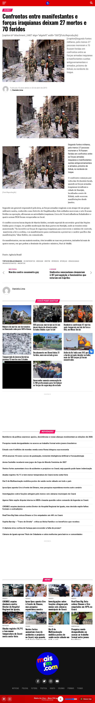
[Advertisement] (47, 410)
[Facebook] (4, 699)
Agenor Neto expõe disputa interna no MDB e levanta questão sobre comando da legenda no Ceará (45, 500)
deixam (40, 261)
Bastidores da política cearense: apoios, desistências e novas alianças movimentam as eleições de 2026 (47, 437)
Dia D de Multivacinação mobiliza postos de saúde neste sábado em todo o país (36, 481)
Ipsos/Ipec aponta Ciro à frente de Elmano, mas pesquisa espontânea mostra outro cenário (42, 488)
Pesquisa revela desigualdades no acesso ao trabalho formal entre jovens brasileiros (39, 443)
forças (64, 261)
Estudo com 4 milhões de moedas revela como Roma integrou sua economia (35, 450)
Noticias (15, 688)
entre (47, 261)
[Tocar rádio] (60, 699)
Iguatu (52, 688)
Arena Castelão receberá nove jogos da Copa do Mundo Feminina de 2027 (34, 462)
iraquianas (74, 261)
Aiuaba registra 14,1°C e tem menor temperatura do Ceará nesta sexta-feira (35, 475)
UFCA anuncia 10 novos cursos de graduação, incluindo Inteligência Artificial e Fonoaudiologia (43, 456)
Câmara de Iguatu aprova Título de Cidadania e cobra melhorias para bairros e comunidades (42, 534)
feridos (55, 261)
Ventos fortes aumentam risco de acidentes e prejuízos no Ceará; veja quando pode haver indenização (47, 469)
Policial (25, 688)
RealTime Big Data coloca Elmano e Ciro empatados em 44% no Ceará (32, 515)
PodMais (71, 688)
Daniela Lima (17, 90)
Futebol (34, 688)
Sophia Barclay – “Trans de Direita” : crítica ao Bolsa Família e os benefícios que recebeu (40, 522)
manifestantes (9, 263)
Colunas (61, 688)
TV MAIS (80, 688)
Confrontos (29, 261)
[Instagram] (9, 699)
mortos (22, 263)
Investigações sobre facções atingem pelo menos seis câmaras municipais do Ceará (39, 494)
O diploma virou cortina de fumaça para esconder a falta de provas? (31, 528)
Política (43, 688)
